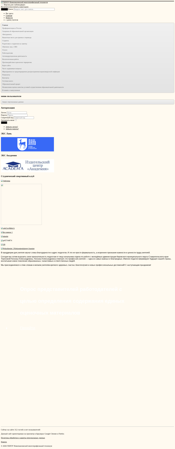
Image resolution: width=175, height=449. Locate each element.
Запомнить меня (7, 120)
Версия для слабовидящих (14, 5)
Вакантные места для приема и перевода (16, 37)
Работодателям (7, 53)
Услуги (4, 50)
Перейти (27, 328)
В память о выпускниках (11, 90)
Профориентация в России (11, 28)
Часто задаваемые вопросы (11, 68)
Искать (4, 9)
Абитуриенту (7, 34)
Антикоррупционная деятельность (14, 56)
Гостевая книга (7, 81)
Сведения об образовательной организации (17, 31)
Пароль (4, 115)
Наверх (4, 442)
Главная (5, 25)
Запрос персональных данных (13, 102)
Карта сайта (6, 65)
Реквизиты (6, 75)
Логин (3, 113)
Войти (4, 122)
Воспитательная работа (10, 59)
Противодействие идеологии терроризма (17, 62)
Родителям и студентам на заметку (14, 44)
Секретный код (7, 118)
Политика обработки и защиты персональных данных (23, 438)
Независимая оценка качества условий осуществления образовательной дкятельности (33, 87)
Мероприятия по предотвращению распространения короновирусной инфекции (31, 72)
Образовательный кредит (11, 84)
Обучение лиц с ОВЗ (9, 47)
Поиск (10, 9)
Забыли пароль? (12, 129)
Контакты (5, 78)
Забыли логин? (12, 127)
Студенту (5, 41)
